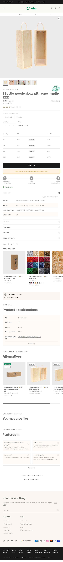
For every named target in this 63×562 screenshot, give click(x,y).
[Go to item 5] (29, 83)
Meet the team (7, 524)
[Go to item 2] (11, 83)
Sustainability (7, 527)
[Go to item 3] (17, 83)
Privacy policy (14, 551)
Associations (6, 530)
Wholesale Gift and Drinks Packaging (13, 14)
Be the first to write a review (31, 479)
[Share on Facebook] (8, 244)
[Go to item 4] (23, 83)
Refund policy (29, 551)
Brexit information (38, 551)
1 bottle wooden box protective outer (29, 337)
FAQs (22, 527)
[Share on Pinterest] (14, 244)
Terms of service (5, 551)
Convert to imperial (52, 197)
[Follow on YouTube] (12, 541)
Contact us (23, 521)
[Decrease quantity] (5, 126)
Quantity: (5, 122)
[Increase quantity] (13, 126)
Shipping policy (21, 551)
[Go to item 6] (34, 83)
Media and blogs (8, 533)
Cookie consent (55, 551)
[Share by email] (16, 244)
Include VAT (57, 101)
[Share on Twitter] (11, 244)
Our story (5, 521)
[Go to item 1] (5, 83)
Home (4, 14)
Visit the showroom (26, 524)
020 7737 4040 (9, 2)
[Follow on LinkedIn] (16, 541)
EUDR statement (47, 551)
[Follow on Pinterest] (8, 541)
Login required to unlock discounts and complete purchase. (31, 171)
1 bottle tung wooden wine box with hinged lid (11, 389)
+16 (42, 282)
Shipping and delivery (26, 530)
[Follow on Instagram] (4, 541)
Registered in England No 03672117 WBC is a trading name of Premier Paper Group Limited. (34, 557)
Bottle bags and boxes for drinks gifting (30, 14)
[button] (31, 107)
